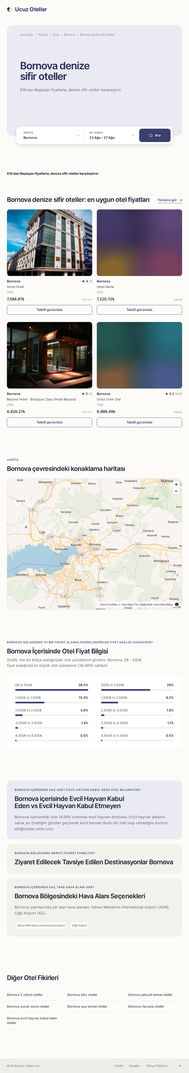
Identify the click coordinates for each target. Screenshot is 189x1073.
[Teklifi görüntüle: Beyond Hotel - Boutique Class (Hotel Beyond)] (49, 355)
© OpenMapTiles (129, 604)
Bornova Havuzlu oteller (146, 1006)
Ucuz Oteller (31, 9)
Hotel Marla (105, 287)
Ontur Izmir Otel (109, 399)
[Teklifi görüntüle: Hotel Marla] (139, 242)
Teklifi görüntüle (49, 310)
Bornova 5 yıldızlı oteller (25, 995)
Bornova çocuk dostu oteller (28, 1006)
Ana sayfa (26, 34)
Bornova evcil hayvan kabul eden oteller (32, 1020)
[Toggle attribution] (177, 604)
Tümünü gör (170, 200)
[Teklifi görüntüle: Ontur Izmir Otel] (139, 355)
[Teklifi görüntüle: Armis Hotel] (49, 242)
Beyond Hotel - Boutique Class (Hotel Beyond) (41, 399)
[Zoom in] (176, 484)
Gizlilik (119, 1065)
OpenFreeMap (109, 604)
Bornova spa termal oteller (87, 1006)
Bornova (69, 34)
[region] (94, 544)
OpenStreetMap (163, 604)
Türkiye (43, 34)
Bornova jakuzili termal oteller (150, 995)
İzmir (56, 34)
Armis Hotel (15, 287)
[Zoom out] (176, 491)
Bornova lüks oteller (82, 995)
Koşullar (134, 1065)
